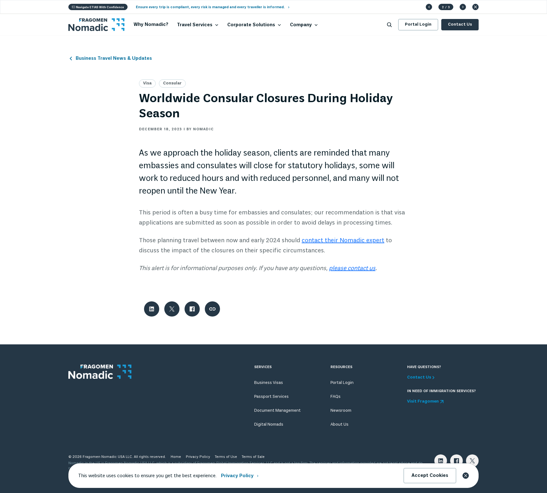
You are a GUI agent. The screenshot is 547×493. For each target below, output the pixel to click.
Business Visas (268, 382)
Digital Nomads (268, 424)
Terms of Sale (253, 457)
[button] (429, 7)
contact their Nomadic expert (343, 240)
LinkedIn (440, 460)
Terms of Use (226, 457)
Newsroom (340, 410)
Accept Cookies (430, 475)
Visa (147, 83)
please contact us (352, 268)
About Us (339, 424)
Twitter (472, 460)
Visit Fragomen (423, 401)
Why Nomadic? (151, 25)
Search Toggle (389, 24)
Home (176, 457)
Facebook (456, 460)
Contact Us (460, 24)
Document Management (277, 410)
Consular (172, 83)
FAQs (335, 396)
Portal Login (418, 24)
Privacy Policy (198, 457)
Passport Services (271, 396)
